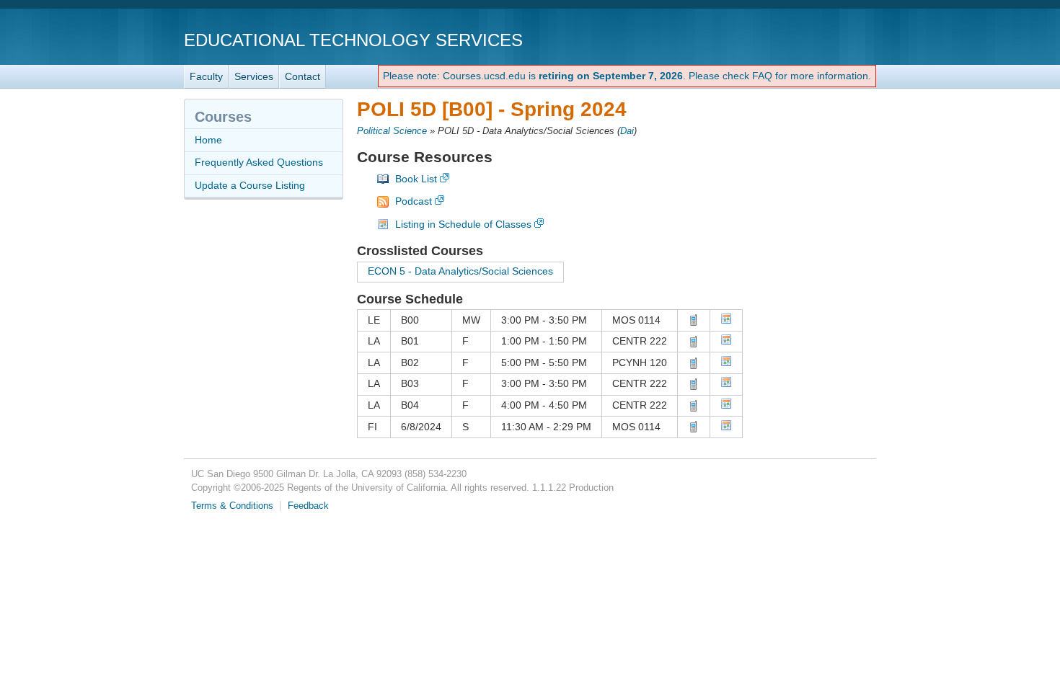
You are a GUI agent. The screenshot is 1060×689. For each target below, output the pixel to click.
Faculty (206, 76)
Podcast (413, 201)
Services (253, 76)
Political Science (392, 131)
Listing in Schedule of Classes (463, 224)
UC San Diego (793, 39)
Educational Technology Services (353, 40)
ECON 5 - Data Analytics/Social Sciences (460, 271)
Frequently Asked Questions (259, 162)
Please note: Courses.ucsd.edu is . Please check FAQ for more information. (627, 75)
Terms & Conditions (232, 506)
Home (208, 140)
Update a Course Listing (250, 185)
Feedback (308, 506)
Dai (627, 131)
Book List (416, 179)
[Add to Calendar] (726, 320)
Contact (302, 76)
